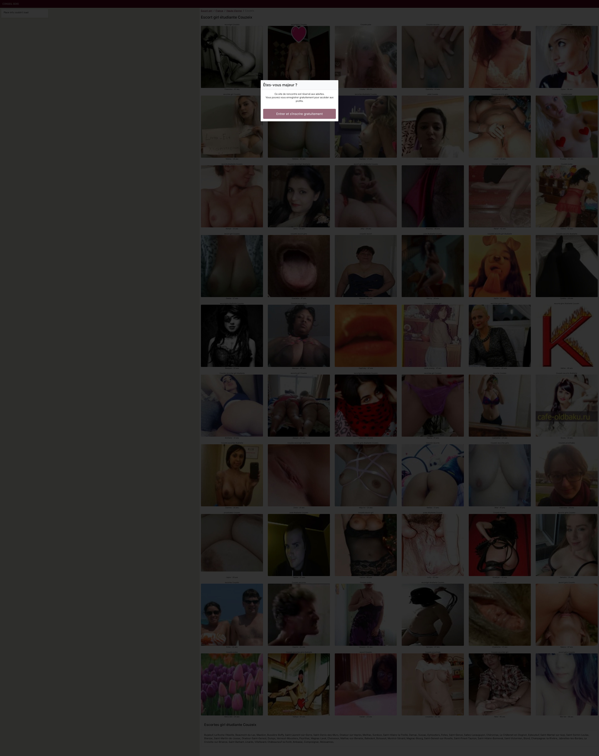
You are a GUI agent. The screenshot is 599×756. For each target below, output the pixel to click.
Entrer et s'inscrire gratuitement (299, 114)
